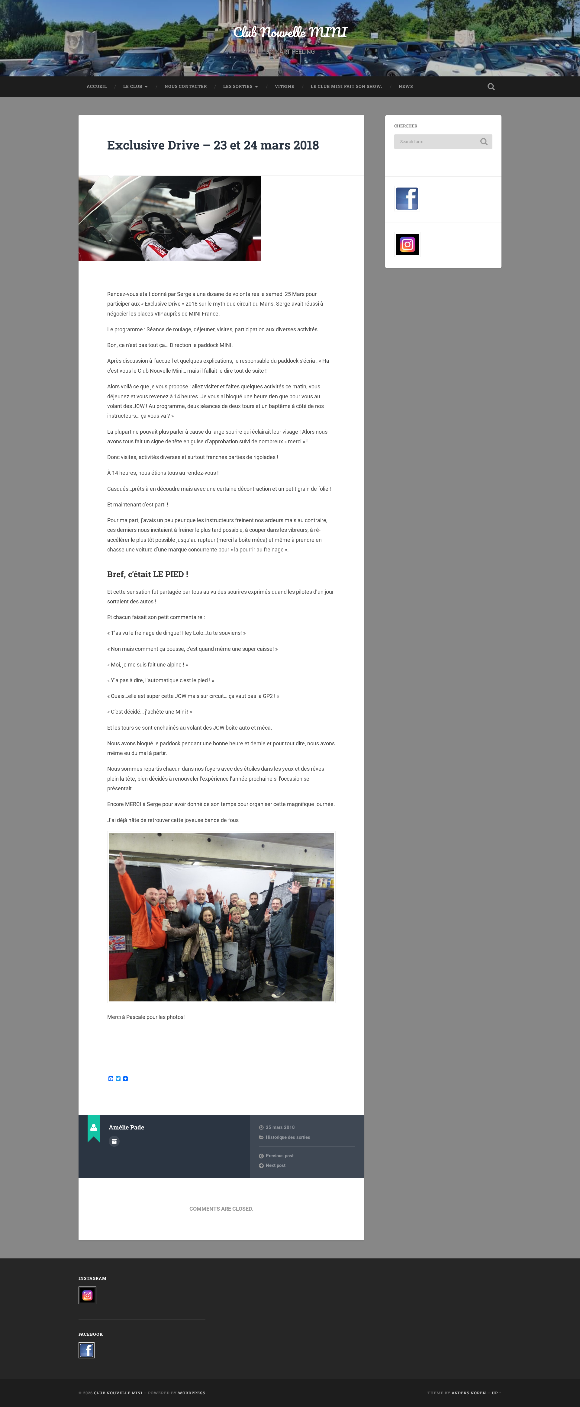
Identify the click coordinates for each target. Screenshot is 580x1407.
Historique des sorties (288, 1137)
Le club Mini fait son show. (346, 86)
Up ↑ (496, 1392)
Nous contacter (186, 86)
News (406, 86)
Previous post (280, 1155)
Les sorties (238, 86)
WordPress (191, 1392)
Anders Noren (469, 1392)
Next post (275, 1165)
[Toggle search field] (491, 86)
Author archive (114, 1141)
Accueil (97, 86)
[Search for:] (443, 141)
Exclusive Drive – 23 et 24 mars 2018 (213, 145)
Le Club (132, 86)
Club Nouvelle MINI (290, 32)
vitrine (285, 86)
